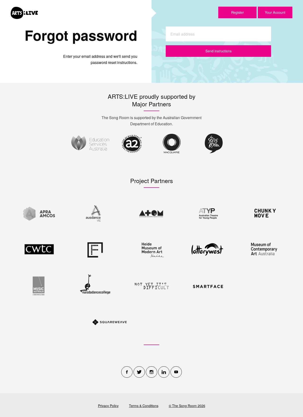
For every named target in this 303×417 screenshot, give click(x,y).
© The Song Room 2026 (187, 405)
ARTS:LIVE (24, 13)
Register (237, 12)
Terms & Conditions (143, 405)
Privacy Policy (108, 405)
